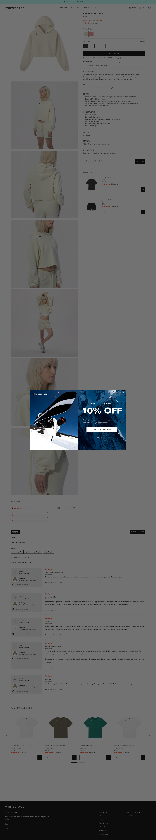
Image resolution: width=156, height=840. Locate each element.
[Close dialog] (123, 392)
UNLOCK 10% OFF (102, 430)
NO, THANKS (102, 438)
